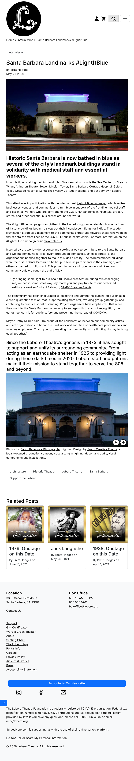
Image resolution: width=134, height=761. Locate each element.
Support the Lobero (23, 478)
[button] (3, 703)
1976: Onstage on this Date (24, 551)
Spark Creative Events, (102, 449)
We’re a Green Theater (21, 631)
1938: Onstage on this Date (108, 551)
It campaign (91, 203)
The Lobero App (17, 644)
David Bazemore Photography (40, 449)
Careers (11, 652)
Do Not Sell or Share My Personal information (36, 738)
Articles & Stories (17, 661)
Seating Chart (15, 640)
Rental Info (13, 648)
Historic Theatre (43, 471)
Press (9, 665)
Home (10, 40)
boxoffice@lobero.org (83, 606)
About (10, 636)
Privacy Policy (15, 657)
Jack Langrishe (67, 548)
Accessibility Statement (21, 669)
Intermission (25, 40)
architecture (18, 471)
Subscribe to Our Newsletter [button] (67, 683)
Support (11, 623)
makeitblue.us (53, 241)
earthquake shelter (53, 353)
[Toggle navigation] (125, 18)
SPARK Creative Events (76, 287)
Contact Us (13, 610)
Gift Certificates (17, 627)
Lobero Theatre (72, 471)
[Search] (114, 18)
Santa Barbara (99, 471)
